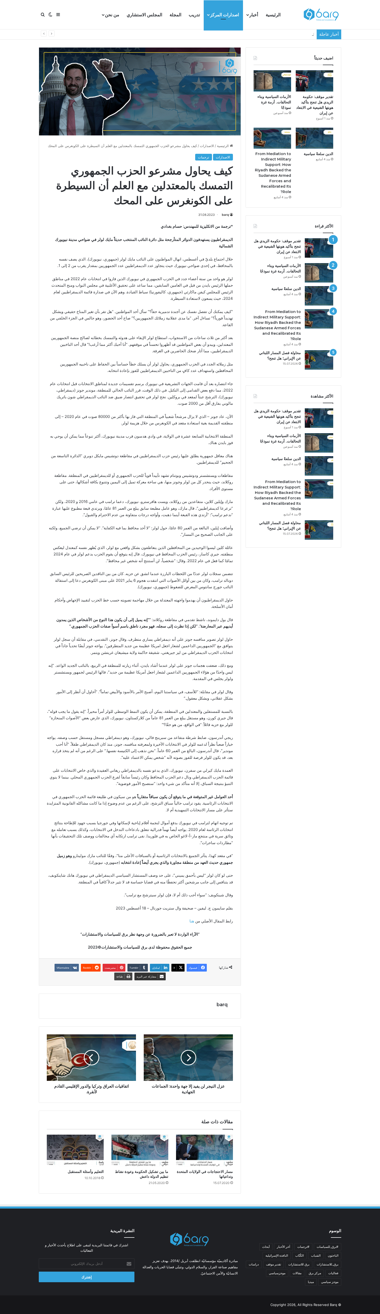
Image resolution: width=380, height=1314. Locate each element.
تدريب (194, 14)
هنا (191, 921)
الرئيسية (273, 14)
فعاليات (333, 1273)
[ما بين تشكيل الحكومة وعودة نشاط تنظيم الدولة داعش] (139, 1151)
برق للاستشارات (298, 1264)
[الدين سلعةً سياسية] (314, 138)
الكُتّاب (299, 1255)
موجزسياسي (277, 1273)
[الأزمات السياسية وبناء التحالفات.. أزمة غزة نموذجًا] (272, 80)
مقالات (297, 1273)
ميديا (311, 1282)
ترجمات (203, 157)
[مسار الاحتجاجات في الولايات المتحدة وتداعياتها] (204, 1151)
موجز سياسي (329, 1282)
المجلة (175, 14)
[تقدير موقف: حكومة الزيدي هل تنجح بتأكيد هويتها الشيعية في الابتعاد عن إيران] (314, 80)
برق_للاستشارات (327, 1264)
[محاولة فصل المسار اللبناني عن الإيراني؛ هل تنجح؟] (319, 360)
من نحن (112, 14)
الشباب (316, 1255)
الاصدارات (207, 146)
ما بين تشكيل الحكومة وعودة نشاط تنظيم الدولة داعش (141, 1174)
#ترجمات (303, 1247)
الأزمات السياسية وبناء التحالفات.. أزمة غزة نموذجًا (274, 102)
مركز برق (315, 1273)
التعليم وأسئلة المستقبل (86, 1171)
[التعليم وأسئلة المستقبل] (75, 1151)
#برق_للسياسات (327, 1247)
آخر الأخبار (283, 1247)
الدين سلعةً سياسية (300, 34)
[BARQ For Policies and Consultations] (321, 14)
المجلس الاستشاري (144, 14)
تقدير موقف (273, 1264)
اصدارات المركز (224, 14)
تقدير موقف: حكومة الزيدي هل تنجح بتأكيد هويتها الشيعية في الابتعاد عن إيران (277, 246)
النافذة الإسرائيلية (276, 1255)
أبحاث (266, 1247)
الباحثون (333, 1255)
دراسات (254, 1264)
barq (225, 215)
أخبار (253, 14)
